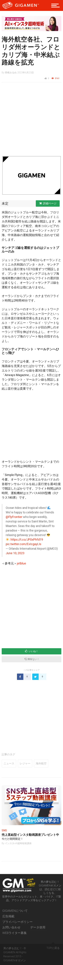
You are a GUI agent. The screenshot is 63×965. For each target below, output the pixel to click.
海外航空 (41, 763)
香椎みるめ (11, 72)
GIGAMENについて (15, 910)
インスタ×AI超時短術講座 (18, 843)
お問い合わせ (11, 927)
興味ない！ (33, 659)
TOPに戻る (53, 948)
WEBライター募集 (14, 933)
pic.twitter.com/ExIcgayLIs (23, 544)
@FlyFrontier (14, 517)
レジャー (25, 763)
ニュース (9, 763)
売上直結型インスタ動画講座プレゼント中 (30, 834)
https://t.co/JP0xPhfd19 (27, 539)
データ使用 (37, 927)
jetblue (21, 563)
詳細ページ (49, 203)
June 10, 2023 (15, 553)
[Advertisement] (31, 120)
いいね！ (33, 651)
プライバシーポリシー (17, 922)
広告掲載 (8, 916)
